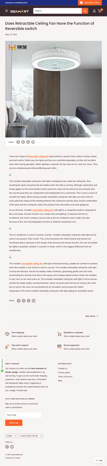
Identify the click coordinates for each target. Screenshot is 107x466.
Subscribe (13, 423)
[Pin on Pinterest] (23, 142)
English (9, 436)
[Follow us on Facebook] (7, 447)
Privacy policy (64, 372)
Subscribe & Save (91, 3)
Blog (60, 380)
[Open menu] (6, 11)
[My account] (94, 10)
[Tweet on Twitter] (28, 142)
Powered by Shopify (12, 458)
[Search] (85, 11)
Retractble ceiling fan (38, 156)
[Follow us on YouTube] (12, 447)
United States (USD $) (29, 436)
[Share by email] (33, 142)
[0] (99, 10)
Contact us (62, 368)
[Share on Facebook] (18, 142)
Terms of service (65, 376)
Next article (90, 316)
